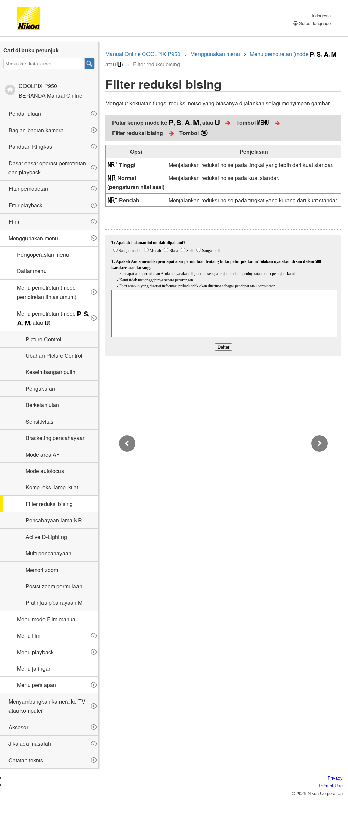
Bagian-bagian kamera (36, 130)
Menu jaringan (34, 668)
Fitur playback (25, 205)
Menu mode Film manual (47, 619)
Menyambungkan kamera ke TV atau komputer (46, 705)
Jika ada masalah (29, 743)
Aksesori (19, 727)
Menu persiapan (36, 685)
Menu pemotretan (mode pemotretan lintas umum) (46, 292)
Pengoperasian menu (43, 254)
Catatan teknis (25, 760)
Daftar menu (32, 271)
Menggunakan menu (33, 238)
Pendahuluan (24, 113)
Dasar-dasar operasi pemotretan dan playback (47, 167)
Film (13, 221)
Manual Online (142, 54)
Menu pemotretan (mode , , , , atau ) (53, 317)
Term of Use (330, 785)
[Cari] (90, 63)
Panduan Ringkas (30, 146)
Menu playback (35, 652)
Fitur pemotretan (28, 188)
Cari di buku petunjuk (31, 50)
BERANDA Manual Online (50, 90)
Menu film (28, 635)
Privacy (335, 778)
